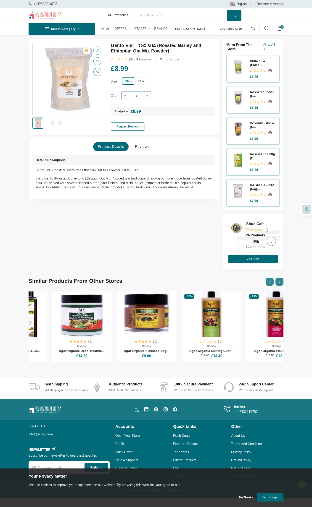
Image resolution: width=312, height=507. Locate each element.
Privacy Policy (241, 452)
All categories (118, 15)
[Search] (234, 15)
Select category (63, 29)
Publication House (190, 29)
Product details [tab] (111, 146)
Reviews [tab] (142, 146)
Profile (120, 444)
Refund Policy (241, 460)
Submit (96, 468)
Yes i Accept (270, 497)
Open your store (127, 436)
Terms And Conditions (247, 444)
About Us (238, 436)
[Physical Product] (87, 51)
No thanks (246, 497)
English (241, 4)
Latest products (184, 460)
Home (105, 29)
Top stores (181, 452)
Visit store (253, 258)
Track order (123, 452)
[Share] (97, 72)
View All (269, 45)
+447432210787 (45, 4)
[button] (270, 282)
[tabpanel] (123, 175)
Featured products (186, 444)
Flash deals (181, 436)
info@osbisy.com (41, 434)
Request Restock (127, 126)
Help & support (126, 460)
